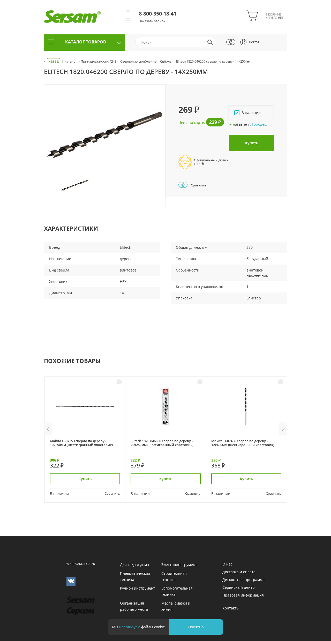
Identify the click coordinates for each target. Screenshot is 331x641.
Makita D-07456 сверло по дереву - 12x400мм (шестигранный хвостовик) (242, 443)
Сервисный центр (238, 587)
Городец (259, 124)
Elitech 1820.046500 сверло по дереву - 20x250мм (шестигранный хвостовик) (162, 443)
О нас (227, 564)
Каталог (70, 61)
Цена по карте (191, 122)
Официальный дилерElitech (211, 162)
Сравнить (198, 185)
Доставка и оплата (238, 571)
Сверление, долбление (138, 61)
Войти (254, 42)
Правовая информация (243, 595)
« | (54, 61)
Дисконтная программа (243, 579)
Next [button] (283, 429)
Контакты (230, 608)
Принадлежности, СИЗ (99, 61)
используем (129, 626)
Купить (251, 142)
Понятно (196, 626)
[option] (105, 135)
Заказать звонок (152, 21)
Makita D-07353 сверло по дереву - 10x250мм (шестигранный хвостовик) (81, 443)
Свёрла (165, 61)
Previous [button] (48, 429)
